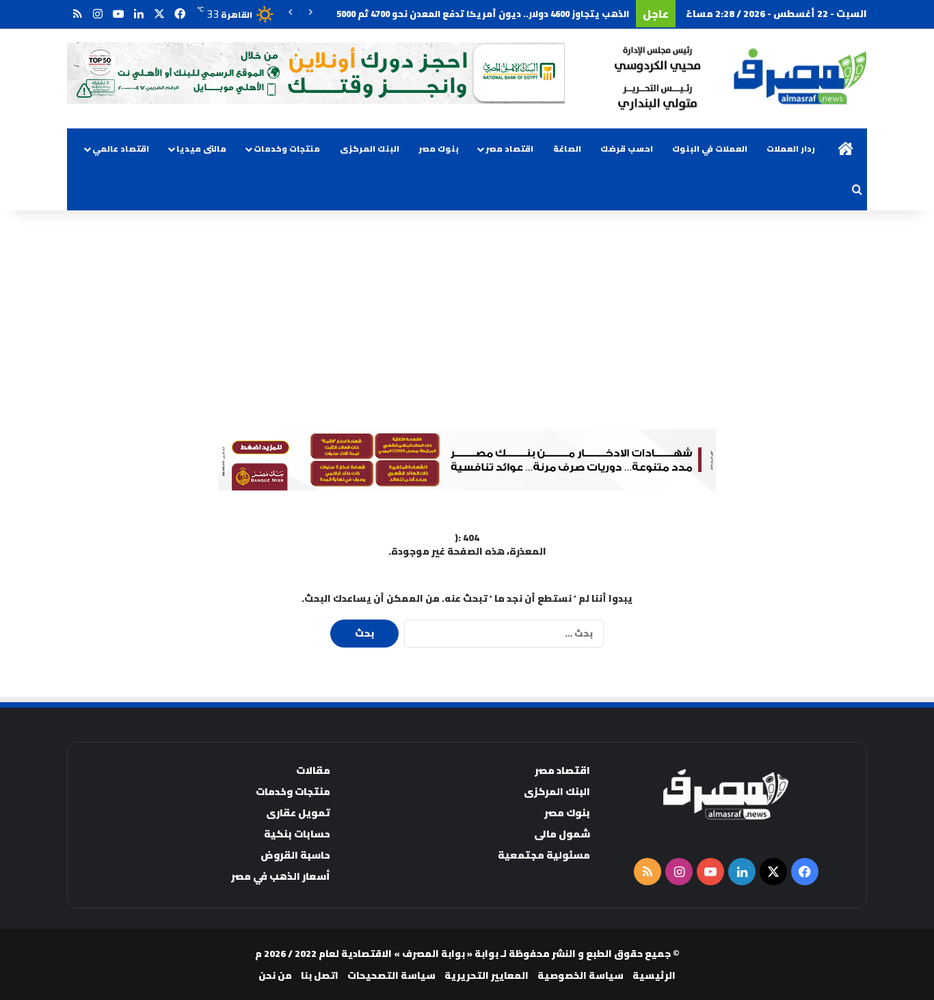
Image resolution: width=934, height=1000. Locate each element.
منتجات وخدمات (287, 148)
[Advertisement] (467, 319)
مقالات (313, 770)
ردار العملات (790, 148)
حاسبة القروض (295, 855)
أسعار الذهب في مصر (280, 876)
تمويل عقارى (298, 812)
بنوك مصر (438, 148)
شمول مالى (562, 833)
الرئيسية (654, 975)
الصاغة (567, 148)
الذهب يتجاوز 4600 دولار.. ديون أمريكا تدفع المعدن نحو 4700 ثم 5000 (482, 13)
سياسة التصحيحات (391, 975)
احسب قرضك (626, 148)
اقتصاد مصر (509, 148)
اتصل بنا (319, 975)
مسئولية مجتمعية (544, 855)
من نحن (275, 975)
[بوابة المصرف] (740, 78)
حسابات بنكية (297, 833)
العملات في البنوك (709, 148)
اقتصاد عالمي (120, 148)
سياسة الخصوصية (580, 975)
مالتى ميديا (201, 148)
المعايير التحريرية (486, 975)
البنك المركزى (369, 148)
